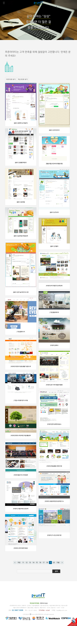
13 (30, 562)
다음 (58, 562)
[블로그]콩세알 (21, 202)
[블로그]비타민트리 (54, 130)
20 (54, 562)
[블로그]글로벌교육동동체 (21, 236)
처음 (14, 562)
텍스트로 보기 (23, 79)
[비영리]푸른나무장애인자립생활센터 (21, 435)
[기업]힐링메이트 (54, 312)
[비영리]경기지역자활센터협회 (54, 385)
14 (33, 562)
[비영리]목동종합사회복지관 (54, 466)
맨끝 (62, 562)
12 (26, 562)
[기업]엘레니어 (21, 331)
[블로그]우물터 (54, 246)
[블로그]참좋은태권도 (21, 162)
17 (43, 562)
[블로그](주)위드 (54, 212)
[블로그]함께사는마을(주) (21, 123)
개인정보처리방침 (34, 603)
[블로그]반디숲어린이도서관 (20, 292)
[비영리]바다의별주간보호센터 (54, 285)
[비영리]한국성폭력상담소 (54, 424)
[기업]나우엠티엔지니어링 (21, 400)
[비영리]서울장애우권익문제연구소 (54, 501)
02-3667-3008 (17, 610)
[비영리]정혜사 (54, 345)
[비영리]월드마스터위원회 (21, 475)
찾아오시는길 (43, 603)
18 (47, 562)
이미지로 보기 (11, 79)
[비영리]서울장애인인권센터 (20, 508)
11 (23, 562)
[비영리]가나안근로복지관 (54, 535)
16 (40, 562)
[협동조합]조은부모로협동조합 (54, 163)
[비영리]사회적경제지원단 (21, 548)
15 (37, 562)
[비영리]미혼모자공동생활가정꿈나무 (21, 366)
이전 (19, 562)
